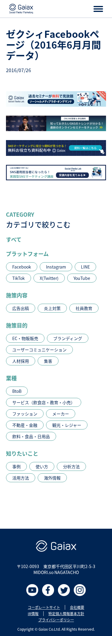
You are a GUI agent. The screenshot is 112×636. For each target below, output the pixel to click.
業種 (11, 378)
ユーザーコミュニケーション (39, 350)
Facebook (21, 267)
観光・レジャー (66, 425)
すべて (14, 239)
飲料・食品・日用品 (31, 436)
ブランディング (67, 338)
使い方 (42, 466)
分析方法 (71, 466)
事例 (16, 466)
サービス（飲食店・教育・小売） (43, 402)
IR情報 (33, 613)
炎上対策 (52, 308)
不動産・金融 (24, 425)
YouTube (81, 278)
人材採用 (20, 361)
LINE (85, 267)
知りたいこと (22, 453)
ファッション (24, 414)
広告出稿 (20, 308)
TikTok (18, 278)
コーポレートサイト (44, 607)
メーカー (60, 414)
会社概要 (77, 607)
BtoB (17, 391)
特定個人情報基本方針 (66, 613)
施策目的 (16, 325)
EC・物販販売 (25, 338)
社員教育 (84, 308)
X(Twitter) (49, 278)
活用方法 (20, 478)
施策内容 (16, 295)
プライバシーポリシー (56, 620)
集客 (48, 361)
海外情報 (52, 478)
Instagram (56, 267)
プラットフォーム (27, 253)
